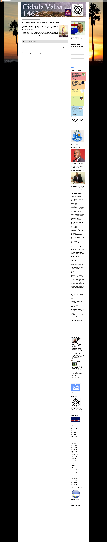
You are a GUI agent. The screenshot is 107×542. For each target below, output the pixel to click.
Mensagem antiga (64, 47)
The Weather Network (76, 123)
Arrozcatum (75, 360)
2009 (73, 484)
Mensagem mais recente (27, 47)
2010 (73, 482)
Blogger (70, 539)
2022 (73, 438)
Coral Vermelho (75, 377)
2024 (73, 434)
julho (73, 461)
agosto (73, 460)
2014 (73, 475)
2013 (73, 476)
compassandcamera (55, 539)
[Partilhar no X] (33, 41)
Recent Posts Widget (73, 116)
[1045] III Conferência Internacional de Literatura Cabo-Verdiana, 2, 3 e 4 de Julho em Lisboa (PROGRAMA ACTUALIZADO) (76, 83)
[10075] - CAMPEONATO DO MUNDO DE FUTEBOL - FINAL (80, 364)
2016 (73, 449)
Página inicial (46, 47)
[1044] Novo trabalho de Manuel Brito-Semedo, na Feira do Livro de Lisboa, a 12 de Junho (76, 91)
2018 (73, 445)
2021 (73, 440)
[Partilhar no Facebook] (34, 41)
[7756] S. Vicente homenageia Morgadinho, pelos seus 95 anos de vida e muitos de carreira (77, 342)
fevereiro (74, 470)
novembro (74, 454)
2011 (73, 480)
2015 (73, 451)
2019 (73, 443)
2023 (73, 436)
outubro (74, 456)
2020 (73, 441)
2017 (73, 447)
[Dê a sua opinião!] (32, 41)
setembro (74, 458)
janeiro (73, 472)
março (73, 469)
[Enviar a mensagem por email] (31, 41)
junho (73, 463)
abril (73, 467)
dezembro (74, 452)
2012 (73, 478)
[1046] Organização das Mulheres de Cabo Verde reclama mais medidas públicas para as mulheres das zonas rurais (76, 75)
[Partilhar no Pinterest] (35, 41)
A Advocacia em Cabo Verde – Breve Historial (77, 350)
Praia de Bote (75, 337)
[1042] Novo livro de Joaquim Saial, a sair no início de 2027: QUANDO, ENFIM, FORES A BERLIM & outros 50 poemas (76, 110)
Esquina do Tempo (76, 348)
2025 (73, 432)
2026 (73, 430)
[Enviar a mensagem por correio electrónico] (29, 41)
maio (73, 465)
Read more (76, 79)
